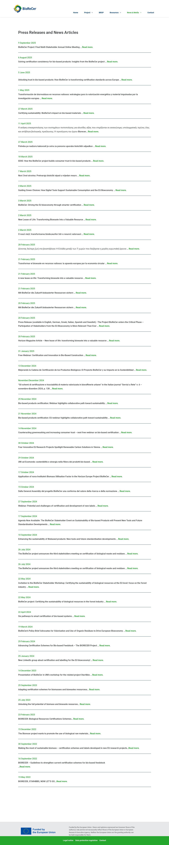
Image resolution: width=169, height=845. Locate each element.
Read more (87, 47)
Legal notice (68, 840)
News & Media (133, 12)
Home (75, 12)
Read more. (134, 249)
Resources (114, 12)
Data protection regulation (86, 840)
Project (87, 12)
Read (91, 689)
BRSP (101, 12)
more (97, 689)
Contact (150, 12)
